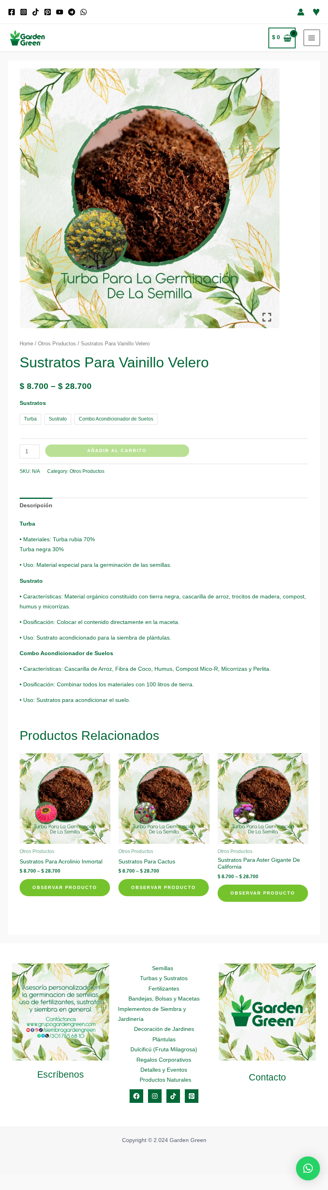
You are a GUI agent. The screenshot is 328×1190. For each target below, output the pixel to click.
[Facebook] (11, 12)
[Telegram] (71, 12)
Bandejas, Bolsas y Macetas (164, 999)
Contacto (267, 1077)
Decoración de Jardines (164, 1029)
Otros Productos (57, 344)
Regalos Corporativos (163, 1060)
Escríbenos (60, 1074)
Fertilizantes (163, 989)
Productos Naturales (165, 1080)
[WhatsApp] (83, 12)
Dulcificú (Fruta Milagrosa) (163, 1049)
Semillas (162, 968)
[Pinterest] (47, 12)
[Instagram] (23, 12)
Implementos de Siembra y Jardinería (152, 1014)
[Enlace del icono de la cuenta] (300, 12)
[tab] (36, 505)
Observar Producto (64, 887)
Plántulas (164, 1039)
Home (26, 344)
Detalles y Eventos (163, 1070)
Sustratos (33, 403)
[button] (308, 1168)
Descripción (36, 505)
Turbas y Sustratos (164, 978)
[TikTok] (35, 12)
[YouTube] (59, 12)
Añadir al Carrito (117, 450)
